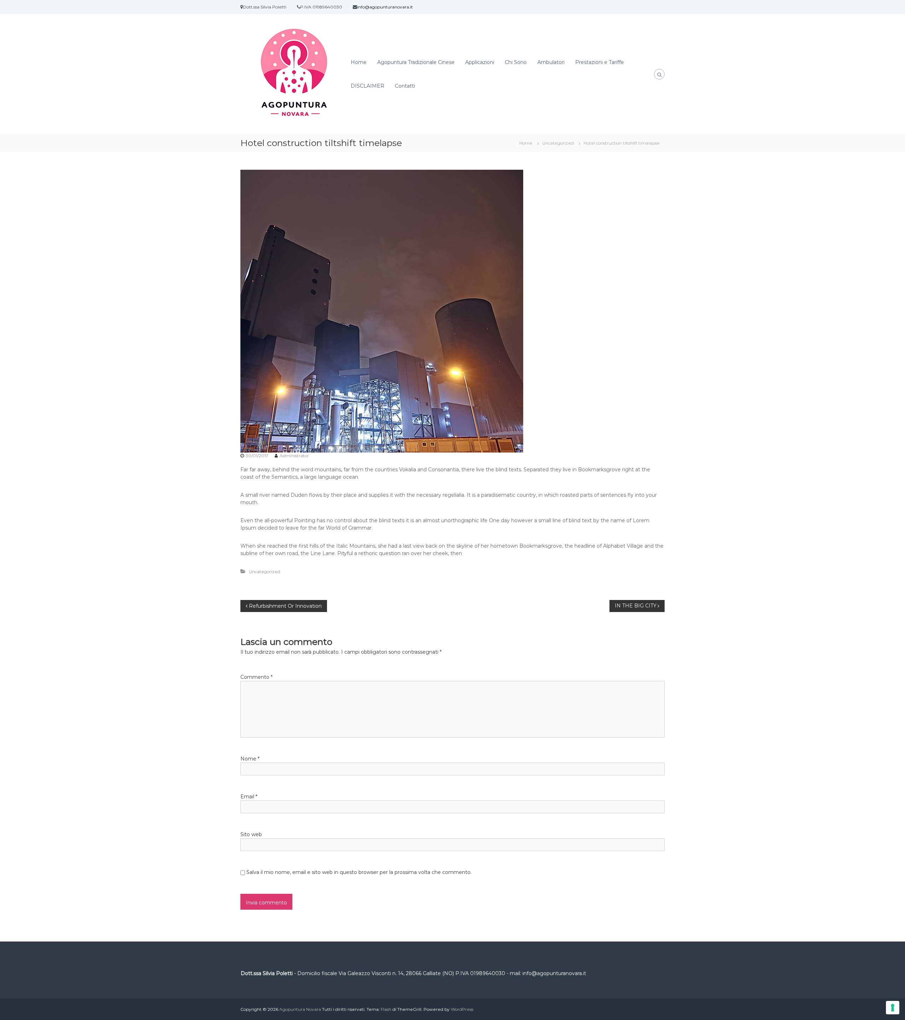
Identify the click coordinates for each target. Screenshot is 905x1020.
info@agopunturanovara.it (385, 7)
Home (359, 62)
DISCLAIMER (367, 86)
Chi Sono (516, 62)
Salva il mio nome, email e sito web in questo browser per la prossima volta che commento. (359, 872)
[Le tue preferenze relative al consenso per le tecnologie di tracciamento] (892, 1007)
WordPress (462, 1009)
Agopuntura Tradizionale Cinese (416, 62)
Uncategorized (558, 143)
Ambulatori (551, 62)
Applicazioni (479, 62)
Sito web (251, 834)
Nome (249, 759)
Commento (256, 677)
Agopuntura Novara (300, 1009)
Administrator (294, 455)
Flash (386, 1009)
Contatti (405, 86)
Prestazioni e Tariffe (599, 62)
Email (248, 796)
